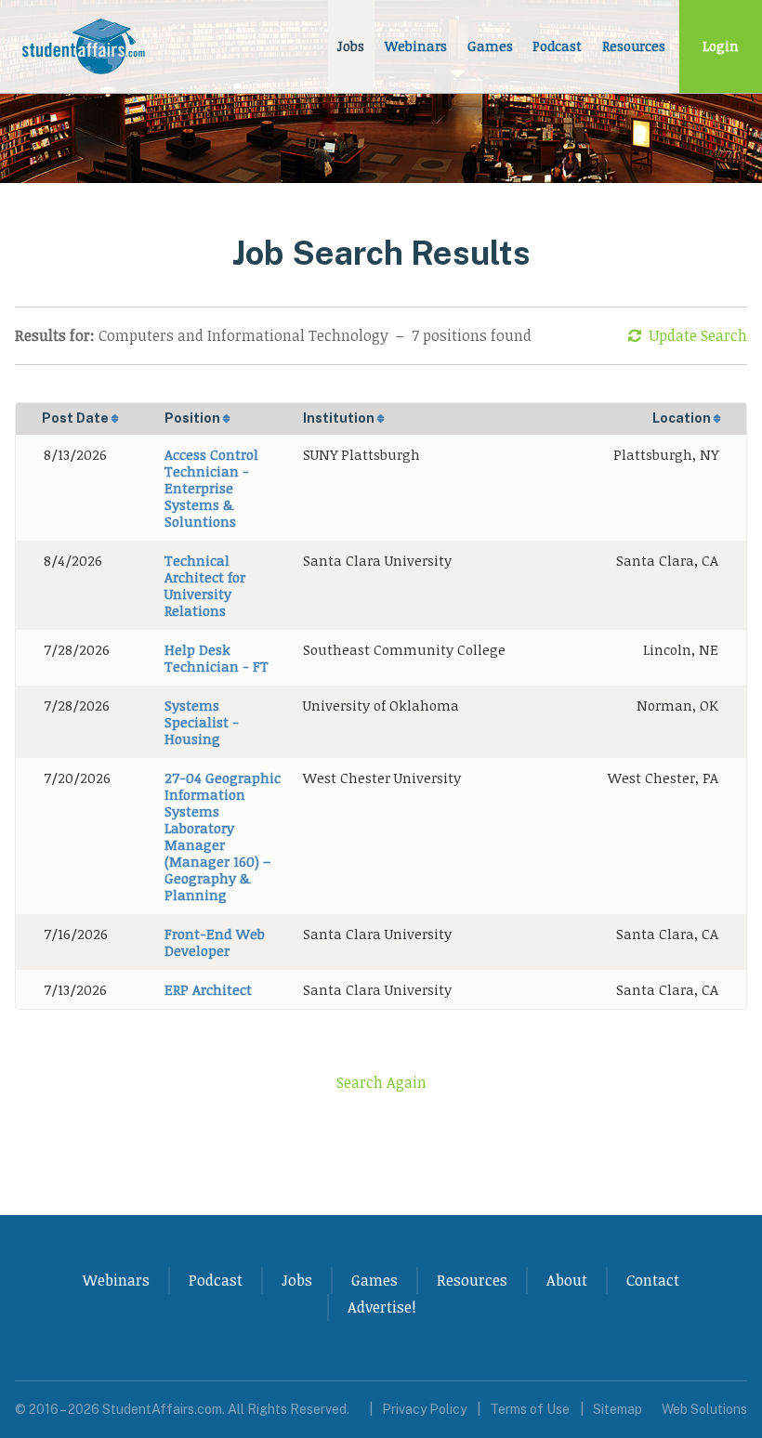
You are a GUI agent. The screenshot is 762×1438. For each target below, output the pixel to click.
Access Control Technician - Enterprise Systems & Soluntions (211, 487)
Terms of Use (530, 1409)
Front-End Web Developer (214, 942)
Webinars (416, 46)
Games (490, 46)
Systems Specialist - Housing (201, 722)
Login (721, 46)
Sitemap (617, 1409)
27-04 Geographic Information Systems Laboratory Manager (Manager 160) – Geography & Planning (222, 836)
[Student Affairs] (85, 46)
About (566, 1280)
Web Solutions (704, 1409)
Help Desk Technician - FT (216, 657)
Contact (652, 1280)
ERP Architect (208, 989)
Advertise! (382, 1307)
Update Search (698, 335)
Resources (633, 46)
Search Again (381, 1082)
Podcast (557, 46)
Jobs (350, 46)
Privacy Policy (424, 1409)
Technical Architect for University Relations (204, 585)
